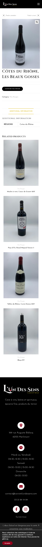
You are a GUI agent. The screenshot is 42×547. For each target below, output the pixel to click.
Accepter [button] (7, 543)
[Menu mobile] (38, 4)
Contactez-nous (12, 89)
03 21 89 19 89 (21, 500)
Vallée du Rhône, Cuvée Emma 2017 (21, 304)
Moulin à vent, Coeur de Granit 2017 (21, 191)
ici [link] (7, 539)
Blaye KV (21, 360)
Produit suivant (32, 15)
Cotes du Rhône (26, 124)
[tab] (21, 111)
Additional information (21, 111)
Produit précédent (11, 15)
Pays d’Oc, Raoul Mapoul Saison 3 (21, 248)
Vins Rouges (14, 97)
